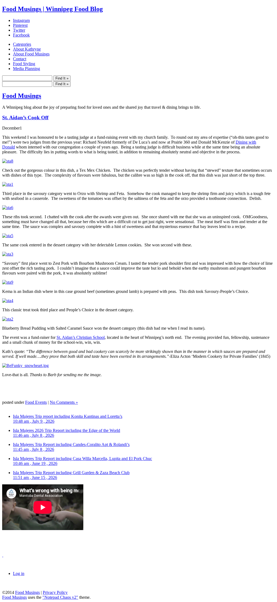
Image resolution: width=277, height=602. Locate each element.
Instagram (21, 20)
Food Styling (24, 63)
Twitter (19, 30)
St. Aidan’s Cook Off (25, 117)
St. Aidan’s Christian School (81, 337)
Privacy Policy (55, 592)
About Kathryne (27, 49)
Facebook (21, 35)
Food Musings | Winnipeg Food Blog (52, 8)
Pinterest (20, 25)
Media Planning (26, 68)
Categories (22, 44)
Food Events (36, 402)
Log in (18, 573)
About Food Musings (31, 54)
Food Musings (21, 95)
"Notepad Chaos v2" (60, 597)
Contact (19, 59)
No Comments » (64, 402)
